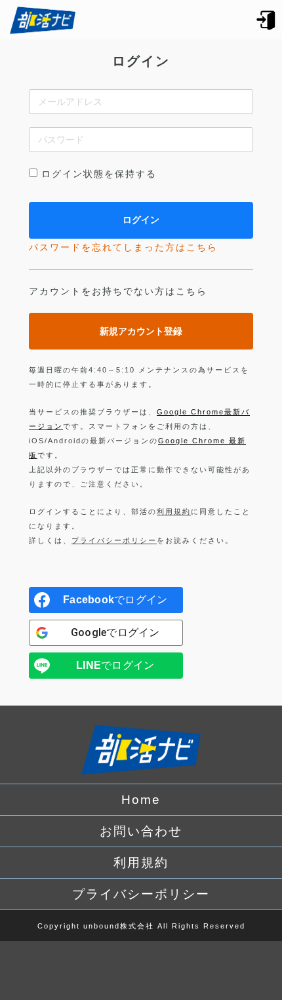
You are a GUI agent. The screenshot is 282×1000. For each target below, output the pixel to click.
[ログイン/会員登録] (266, 19)
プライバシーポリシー (114, 540)
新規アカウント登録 (141, 331)
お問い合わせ (141, 831)
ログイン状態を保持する (99, 174)
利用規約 (174, 511)
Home (141, 800)
